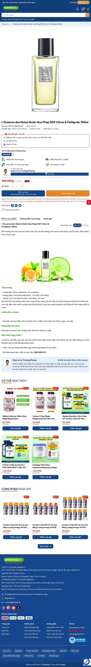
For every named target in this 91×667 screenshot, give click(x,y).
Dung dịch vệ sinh (48, 651)
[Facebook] (3, 608)
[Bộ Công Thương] (77, 640)
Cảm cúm (6, 651)
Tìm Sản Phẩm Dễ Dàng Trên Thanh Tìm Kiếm (18, 19)
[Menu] (87, 9)
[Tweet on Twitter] (20, 205)
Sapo (63, 664)
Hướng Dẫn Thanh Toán (55, 627)
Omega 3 (18, 651)
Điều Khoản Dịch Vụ (54, 631)
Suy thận (41, 656)
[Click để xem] (45, 74)
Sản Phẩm (5, 634)
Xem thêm (44, 546)
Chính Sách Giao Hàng (32, 631)
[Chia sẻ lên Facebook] (12, 205)
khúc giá (16, 489)
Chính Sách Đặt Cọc (31, 637)
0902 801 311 (10, 598)
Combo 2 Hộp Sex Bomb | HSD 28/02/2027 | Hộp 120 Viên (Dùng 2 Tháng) (14, 467)
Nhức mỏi (74, 651)
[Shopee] (13, 608)
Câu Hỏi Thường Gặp (54, 637)
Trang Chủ (5, 627)
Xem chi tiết (15, 428)
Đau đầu (63, 651)
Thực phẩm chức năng (11, 656)
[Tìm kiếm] (87, 15)
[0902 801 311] (79, 2)
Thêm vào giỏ (45, 428)
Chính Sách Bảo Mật (31, 627)
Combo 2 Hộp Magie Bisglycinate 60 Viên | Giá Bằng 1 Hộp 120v (43, 418)
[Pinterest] (16, 205)
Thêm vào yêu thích (12, 210)
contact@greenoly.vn (13, 602)
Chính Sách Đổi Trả (31, 634)
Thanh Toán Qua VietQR (55, 634)
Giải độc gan (53, 656)
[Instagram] (8, 608)
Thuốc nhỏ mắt (32, 651)
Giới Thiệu (51, 174)
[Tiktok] (18, 608)
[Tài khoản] (77, 8)
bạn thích (14, 380)
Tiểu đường (29, 656)
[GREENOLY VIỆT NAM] (11, 9)
